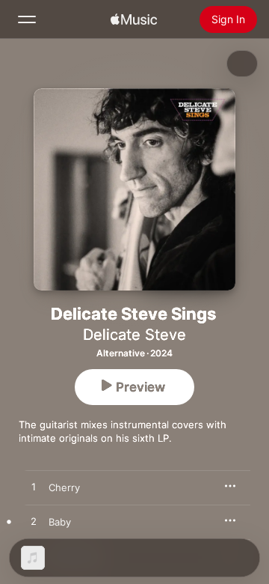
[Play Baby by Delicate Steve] (34, 522)
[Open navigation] (26, 19)
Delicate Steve (134, 335)
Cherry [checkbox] (64, 487)
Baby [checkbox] (60, 522)
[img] (134, 19)
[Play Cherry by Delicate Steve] (34, 487)
